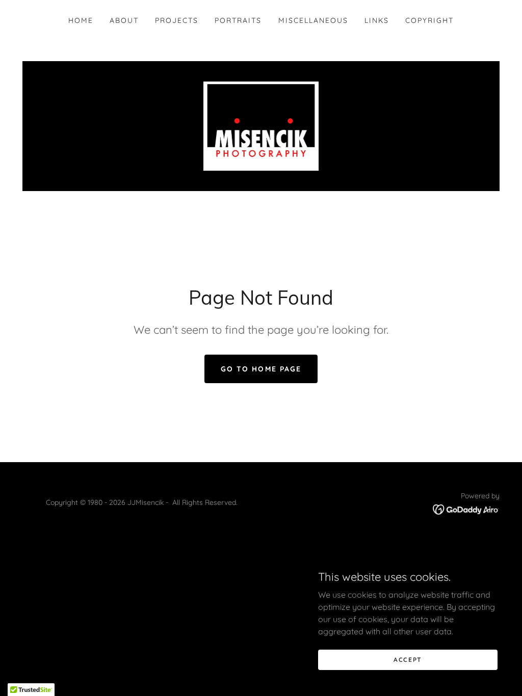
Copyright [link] (429, 20)
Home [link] (80, 20)
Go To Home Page (261, 368)
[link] (261, 125)
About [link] (124, 20)
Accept (408, 659)
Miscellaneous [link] (313, 20)
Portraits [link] (238, 20)
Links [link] (376, 20)
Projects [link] (176, 20)
